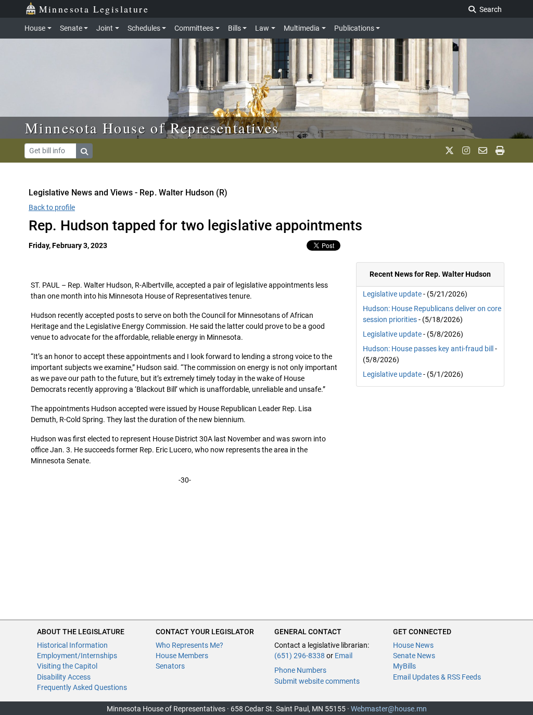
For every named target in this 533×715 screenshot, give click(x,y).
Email (343, 655)
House (34, 28)
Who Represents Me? (189, 645)
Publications (354, 28)
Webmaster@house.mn (389, 709)
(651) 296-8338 (299, 655)
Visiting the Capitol (67, 666)
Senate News (414, 655)
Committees (193, 28)
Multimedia (302, 28)
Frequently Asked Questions (82, 687)
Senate (71, 28)
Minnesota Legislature (94, 9)
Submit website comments (317, 681)
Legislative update (392, 294)
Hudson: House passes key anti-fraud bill (428, 348)
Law (262, 28)
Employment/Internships (77, 655)
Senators (170, 666)
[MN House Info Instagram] (466, 150)
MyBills (404, 666)
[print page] (500, 150)
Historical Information (72, 645)
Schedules (144, 28)
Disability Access (64, 677)
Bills (234, 28)
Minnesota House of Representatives (152, 128)
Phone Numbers (300, 670)
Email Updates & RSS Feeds (437, 677)
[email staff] (482, 150)
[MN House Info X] (449, 150)
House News (413, 645)
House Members (182, 655)
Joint (104, 28)
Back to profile (52, 207)
